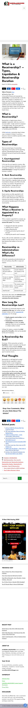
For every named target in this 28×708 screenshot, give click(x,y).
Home (3, 681)
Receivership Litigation (7, 464)
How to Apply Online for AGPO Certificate (14, 468)
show (13, 92)
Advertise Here (5, 678)
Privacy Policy (5, 687)
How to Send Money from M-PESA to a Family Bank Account (15, 439)
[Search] (20, 478)
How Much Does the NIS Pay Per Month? (12, 575)
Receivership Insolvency (17, 462)
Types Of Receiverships (13, 466)
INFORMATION (13, 458)
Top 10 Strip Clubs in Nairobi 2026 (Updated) (13, 582)
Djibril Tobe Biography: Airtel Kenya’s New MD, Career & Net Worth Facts (13, 633)
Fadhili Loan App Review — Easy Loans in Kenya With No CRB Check (16, 449)
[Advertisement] (14, 26)
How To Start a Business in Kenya (12, 470)
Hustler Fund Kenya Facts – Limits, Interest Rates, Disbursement (14, 435)
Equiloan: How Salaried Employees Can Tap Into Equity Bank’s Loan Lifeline (15, 453)
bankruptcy (8, 132)
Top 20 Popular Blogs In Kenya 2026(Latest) (12, 584)
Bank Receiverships (8, 460)
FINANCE (6, 458)
